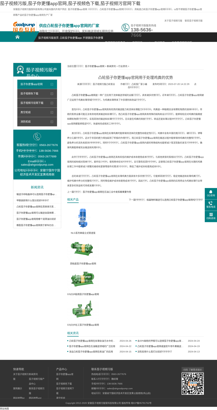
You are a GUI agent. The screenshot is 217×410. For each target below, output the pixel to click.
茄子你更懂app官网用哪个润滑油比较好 (36, 219)
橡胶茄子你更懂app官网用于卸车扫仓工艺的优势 (37, 225)
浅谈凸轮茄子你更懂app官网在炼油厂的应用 (91, 351)
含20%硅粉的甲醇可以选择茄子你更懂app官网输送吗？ (160, 341)
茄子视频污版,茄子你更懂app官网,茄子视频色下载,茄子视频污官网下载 (70, 3)
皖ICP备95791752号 (141, 403)
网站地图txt (18, 398)
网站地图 (4, 408)
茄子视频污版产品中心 (115, 44)
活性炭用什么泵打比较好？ (155, 351)
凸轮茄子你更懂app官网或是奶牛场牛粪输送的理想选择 (160, 346)
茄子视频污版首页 (48, 37)
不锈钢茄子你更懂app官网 (93, 39)
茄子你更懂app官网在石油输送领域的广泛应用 (92, 346)
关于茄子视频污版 (173, 20)
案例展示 (137, 42)
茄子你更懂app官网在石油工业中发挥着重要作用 (107, 192)
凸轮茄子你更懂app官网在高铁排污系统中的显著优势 (37, 206)
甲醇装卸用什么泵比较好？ (33, 200)
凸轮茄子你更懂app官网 (71, 39)
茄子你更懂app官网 (77, 9)
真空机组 (25, 112)
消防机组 (25, 121)
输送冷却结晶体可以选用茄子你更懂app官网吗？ (37, 194)
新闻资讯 (160, 42)
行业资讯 (122, 66)
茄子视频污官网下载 (31, 103)
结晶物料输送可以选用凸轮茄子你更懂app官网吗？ (175, 199)
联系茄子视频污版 (194, 20)
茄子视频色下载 (29, 93)
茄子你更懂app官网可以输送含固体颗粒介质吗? (37, 213)
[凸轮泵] (24, 31)
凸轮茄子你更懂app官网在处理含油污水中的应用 (92, 341)
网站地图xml (35, 398)
